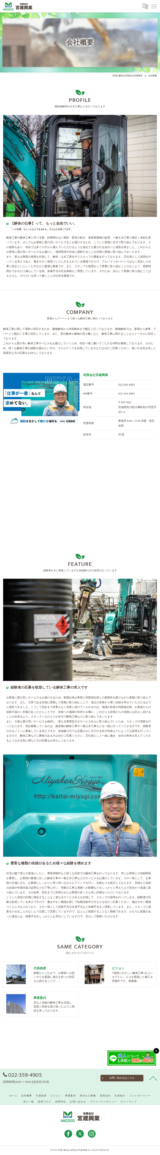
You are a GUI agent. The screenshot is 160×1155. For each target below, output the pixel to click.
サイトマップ (129, 1102)
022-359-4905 (126, 385)
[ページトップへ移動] (153, 1078)
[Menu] (154, 6)
